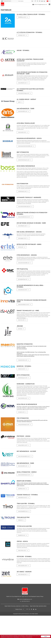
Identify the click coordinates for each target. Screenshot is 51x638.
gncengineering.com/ (22, 279)
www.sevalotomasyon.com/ (24, 474)
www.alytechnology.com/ (23, 93)
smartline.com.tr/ (21, 488)
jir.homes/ (20, 328)
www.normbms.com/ (22, 398)
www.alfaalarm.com (22, 82)
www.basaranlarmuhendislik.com (25, 146)
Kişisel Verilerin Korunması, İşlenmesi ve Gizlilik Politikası (17, 606)
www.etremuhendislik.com (23, 262)
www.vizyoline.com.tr (22, 565)
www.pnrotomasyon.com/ (23, 424)
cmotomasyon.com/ (22, 191)
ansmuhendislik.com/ (22, 111)
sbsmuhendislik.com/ (22, 465)
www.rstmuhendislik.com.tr (24, 456)
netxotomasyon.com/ (22, 377)
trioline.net (20, 520)
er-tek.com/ (20, 247)
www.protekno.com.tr (22, 445)
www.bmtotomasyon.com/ (23, 159)
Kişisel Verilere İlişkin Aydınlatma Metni (38, 606)
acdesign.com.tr (21, 35)
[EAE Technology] (2, 4)
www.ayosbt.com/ (22, 132)
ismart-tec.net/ (21, 319)
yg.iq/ (19, 102)
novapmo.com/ (21, 412)
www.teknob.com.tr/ (22, 497)
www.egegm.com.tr (22, 238)
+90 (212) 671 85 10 (7, 1)
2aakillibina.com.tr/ (22, 17)
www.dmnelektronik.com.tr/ (24, 216)
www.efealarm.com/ (22, 225)
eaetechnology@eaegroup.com (40, 4)
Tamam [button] (45, 636)
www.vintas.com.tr (22, 550)
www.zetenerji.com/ (22, 574)
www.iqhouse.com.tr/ (22, 289)
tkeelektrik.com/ (21, 535)
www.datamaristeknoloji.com (24, 206)
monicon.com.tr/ (21, 368)
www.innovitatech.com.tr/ (23, 304)
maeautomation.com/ (22, 360)
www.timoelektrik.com (23, 511)
